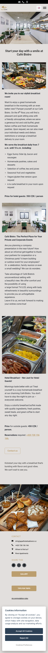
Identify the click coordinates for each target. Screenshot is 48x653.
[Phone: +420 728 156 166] (24, 2)
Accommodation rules (20, 598)
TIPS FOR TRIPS (24, 588)
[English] (39, 8)
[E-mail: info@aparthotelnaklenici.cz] (20, 2)
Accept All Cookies (24, 631)
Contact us (12, 450)
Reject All (24, 638)
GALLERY (24, 574)
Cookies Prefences (24, 645)
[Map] (28, 2)
